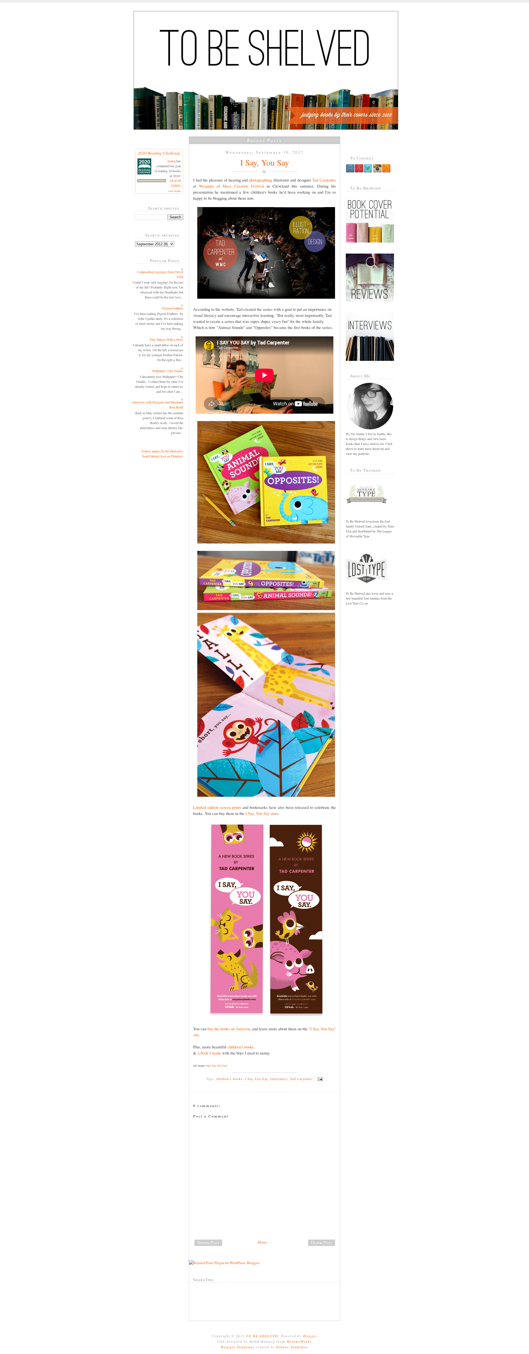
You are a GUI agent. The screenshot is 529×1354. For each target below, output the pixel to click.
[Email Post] (319, 1078)
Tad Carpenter (324, 180)
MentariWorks (299, 1341)
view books (174, 191)
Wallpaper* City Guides (167, 371)
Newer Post (208, 1242)
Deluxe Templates (292, 1347)
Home (262, 1242)
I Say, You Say (264, 162)
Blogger (310, 1336)
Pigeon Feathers (172, 308)
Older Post (321, 1242)
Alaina (171, 161)
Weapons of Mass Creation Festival (231, 186)
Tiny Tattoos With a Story (166, 339)
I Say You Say (218, 1065)
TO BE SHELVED (262, 1336)
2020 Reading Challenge (159, 153)
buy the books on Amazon (228, 1028)
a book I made (209, 1053)
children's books (241, 1047)
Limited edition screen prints (217, 807)
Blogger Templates (238, 1347)
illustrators (279, 1078)
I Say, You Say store (262, 813)
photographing (260, 180)
